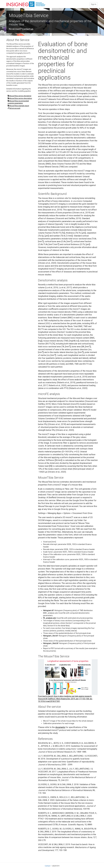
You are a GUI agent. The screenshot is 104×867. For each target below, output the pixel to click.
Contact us (27, 29)
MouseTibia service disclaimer (20, 96)
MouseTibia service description (20, 98)
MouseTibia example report (19, 106)
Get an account (14, 108)
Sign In (93, 4)
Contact (47, 866)
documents (60, 727)
